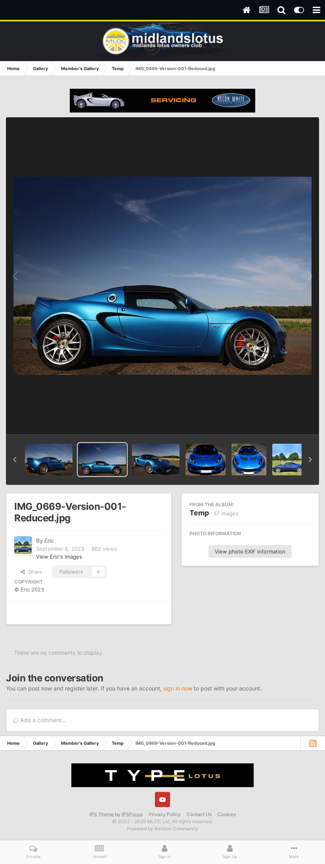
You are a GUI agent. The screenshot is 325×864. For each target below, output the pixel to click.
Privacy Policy (165, 814)
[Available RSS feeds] (312, 743)
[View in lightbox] (162, 276)
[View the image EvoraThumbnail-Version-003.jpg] (288, 459)
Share (33, 571)
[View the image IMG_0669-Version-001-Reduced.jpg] (102, 459)
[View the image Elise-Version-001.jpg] (248, 459)
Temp (199, 513)
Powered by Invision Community (162, 829)
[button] (14, 459)
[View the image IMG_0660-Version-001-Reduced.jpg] (156, 459)
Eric (49, 540)
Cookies (227, 814)
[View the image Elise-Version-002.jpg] (205, 459)
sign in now (177, 688)
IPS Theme (102, 814)
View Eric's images (59, 556)
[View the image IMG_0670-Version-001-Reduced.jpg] (49, 459)
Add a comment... (42, 720)
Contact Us (199, 814)
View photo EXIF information (250, 551)
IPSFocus (132, 814)
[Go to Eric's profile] (23, 545)
